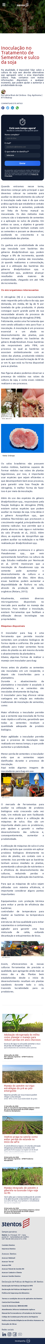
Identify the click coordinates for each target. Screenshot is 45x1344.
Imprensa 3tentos (9, 1249)
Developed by (20, 1341)
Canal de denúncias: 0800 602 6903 (14, 1306)
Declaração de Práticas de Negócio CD (17, 1289)
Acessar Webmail (8, 1258)
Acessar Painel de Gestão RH (13, 1269)
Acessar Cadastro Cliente (12, 1272)
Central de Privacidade (10, 1302)
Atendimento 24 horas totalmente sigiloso (18, 1309)
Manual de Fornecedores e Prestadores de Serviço (21, 1313)
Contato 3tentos (8, 1245)
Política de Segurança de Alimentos (15, 1293)
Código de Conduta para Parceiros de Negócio (20, 1317)
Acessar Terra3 (8, 1261)
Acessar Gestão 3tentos (11, 1276)
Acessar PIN (6, 1265)
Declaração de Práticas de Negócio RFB (17, 1286)
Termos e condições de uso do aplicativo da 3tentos (22, 1298)
